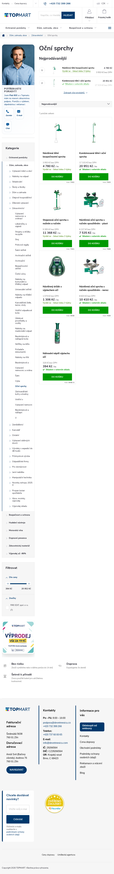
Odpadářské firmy (20, 461)
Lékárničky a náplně (21, 225)
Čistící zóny (20, 273)
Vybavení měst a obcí (22, 171)
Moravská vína (16, 530)
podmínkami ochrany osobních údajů (15, 833)
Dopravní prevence (18, 538)
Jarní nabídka (18, 472)
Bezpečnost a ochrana (19, 515)
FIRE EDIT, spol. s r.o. (19, 607)
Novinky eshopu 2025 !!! (22, 484)
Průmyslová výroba (21, 456)
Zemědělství (17, 424)
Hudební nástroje (17, 522)
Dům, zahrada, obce (18, 165)
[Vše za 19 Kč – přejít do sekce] (18, 637)
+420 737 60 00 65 (52, 734)
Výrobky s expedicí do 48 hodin (22, 449)
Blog (82, 773)
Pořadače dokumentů (20, 350)
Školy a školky (18, 187)
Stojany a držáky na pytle (22, 233)
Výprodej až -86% (17, 553)
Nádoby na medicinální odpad (23, 329)
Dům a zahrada (19, 192)
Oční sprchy (20, 386)
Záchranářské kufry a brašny (21, 393)
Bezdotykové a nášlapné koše (22, 337)
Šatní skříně (20, 250)
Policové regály (22, 244)
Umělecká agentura (66, 854)
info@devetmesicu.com (55, 743)
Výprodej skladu (19, 506)
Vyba (17, 381)
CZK (103, 3)
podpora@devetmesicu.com (58, 722)
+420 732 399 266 (52, 726)
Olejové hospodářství (22, 197)
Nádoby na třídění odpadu (23, 296)
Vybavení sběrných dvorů (21, 441)
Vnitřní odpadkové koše (23, 311)
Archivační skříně (23, 255)
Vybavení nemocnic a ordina (23, 369)
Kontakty (6, 3)
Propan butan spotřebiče (18, 492)
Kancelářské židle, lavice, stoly (23, 304)
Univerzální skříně (23, 289)
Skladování (17, 181)
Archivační (20, 260)
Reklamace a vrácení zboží (91, 765)
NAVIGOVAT (16, 769)
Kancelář (16, 430)
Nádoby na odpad (20, 176)
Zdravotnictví (18, 208)
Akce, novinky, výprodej (18, 499)
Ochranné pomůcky (18, 157)
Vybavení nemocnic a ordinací (20, 216)
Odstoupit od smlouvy (89, 727)
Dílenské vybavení (20, 203)
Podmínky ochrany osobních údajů (89, 756)
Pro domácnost (19, 466)
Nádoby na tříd (22, 357)
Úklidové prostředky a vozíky (21, 321)
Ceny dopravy (48, 854)
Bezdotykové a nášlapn (22, 411)
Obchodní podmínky (90, 748)
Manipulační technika (21, 477)
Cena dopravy (21, 3)
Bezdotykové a (22, 362)
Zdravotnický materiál (19, 545)
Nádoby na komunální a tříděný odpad (21, 282)
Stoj (17, 239)
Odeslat (18, 819)
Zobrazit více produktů (74, 93)
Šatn (17, 375)
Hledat (68, 15)
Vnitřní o (19, 399)
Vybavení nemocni (23, 404)
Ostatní (15, 435)
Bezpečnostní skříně (21, 267)
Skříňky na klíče (22, 344)
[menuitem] (17, 28)
